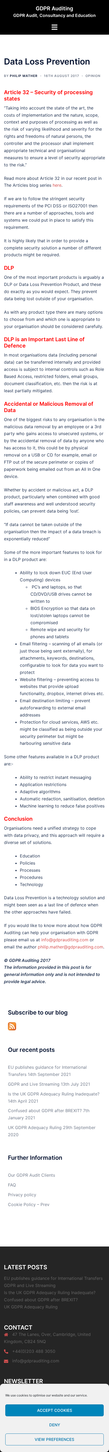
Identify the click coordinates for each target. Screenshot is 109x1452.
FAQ (12, 1185)
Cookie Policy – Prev (28, 1204)
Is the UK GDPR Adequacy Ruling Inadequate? (53, 1094)
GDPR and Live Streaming (34, 1084)
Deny (54, 1424)
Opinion (93, 76)
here (57, 185)
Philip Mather (24, 76)
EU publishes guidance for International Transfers (53, 1278)
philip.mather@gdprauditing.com (70, 946)
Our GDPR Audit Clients (31, 1175)
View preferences (54, 1439)
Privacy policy (22, 1194)
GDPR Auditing (54, 8)
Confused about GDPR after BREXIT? (45, 1110)
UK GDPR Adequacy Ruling (35, 1127)
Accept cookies (54, 1410)
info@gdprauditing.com (64, 939)
